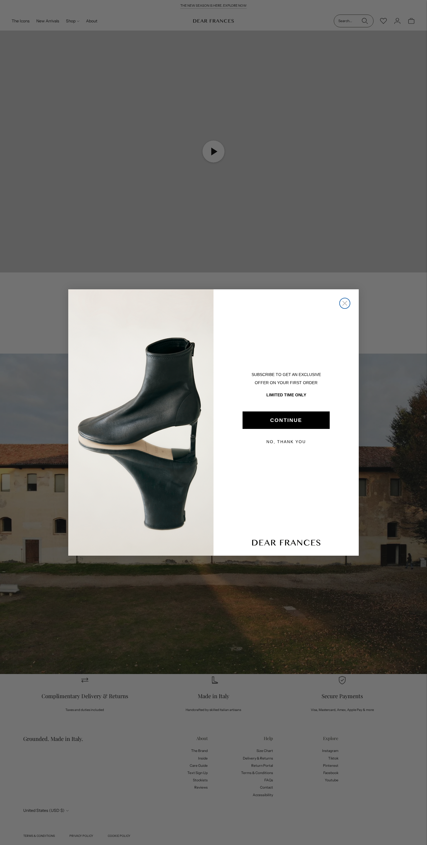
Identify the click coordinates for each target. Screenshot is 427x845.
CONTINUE (286, 420)
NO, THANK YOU (286, 441)
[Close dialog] (345, 303)
